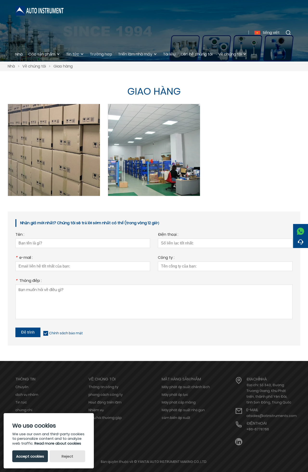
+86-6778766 (257, 429)
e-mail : (24, 258)
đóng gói (54, 144)
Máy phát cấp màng (179, 402)
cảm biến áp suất (176, 417)
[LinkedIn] (239, 442)
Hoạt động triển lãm (105, 402)
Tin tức (21, 402)
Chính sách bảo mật (66, 333)
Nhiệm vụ (96, 410)
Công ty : (166, 258)
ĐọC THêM (54, 155)
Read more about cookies (57, 443)
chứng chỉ (23, 410)
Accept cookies (30, 456)
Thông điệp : (28, 281)
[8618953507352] (300, 230)
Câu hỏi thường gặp (105, 417)
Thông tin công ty (103, 387)
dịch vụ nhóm (26, 394)
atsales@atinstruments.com (271, 415)
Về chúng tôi (34, 66)
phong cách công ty (106, 394)
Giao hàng (63, 66)
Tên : (19, 235)
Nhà (11, 66)
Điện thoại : (168, 235)
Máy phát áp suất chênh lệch (186, 387)
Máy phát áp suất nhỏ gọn (183, 410)
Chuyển (154, 144)
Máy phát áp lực (175, 394)
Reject (67, 456)
